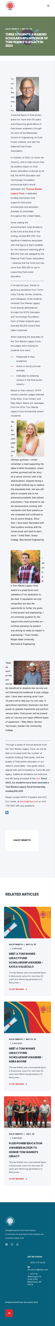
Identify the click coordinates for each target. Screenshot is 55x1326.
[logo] (10, 1221)
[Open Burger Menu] (48, 5)
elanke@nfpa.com (29, 801)
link (38, 778)
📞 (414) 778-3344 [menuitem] (36, 1262)
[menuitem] (15, 1257)
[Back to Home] (10, 6)
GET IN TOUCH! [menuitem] (35, 1257)
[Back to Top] (9, 1313)
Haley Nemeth (12, 29)
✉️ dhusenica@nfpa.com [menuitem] (38, 1268)
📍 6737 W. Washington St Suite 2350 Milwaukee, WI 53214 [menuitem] (34, 1279)
